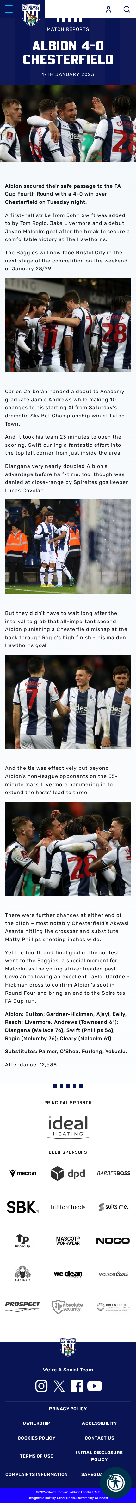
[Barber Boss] (113, 1173)
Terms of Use (36, 1456)
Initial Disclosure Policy (99, 1456)
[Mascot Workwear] (67, 1241)
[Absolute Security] (67, 1307)
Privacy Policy (68, 1409)
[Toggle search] (127, 9)
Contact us (99, 1438)
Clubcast (101, 1498)
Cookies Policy (36, 1438)
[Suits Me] (113, 1207)
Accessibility (99, 1423)
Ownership (36, 1423)
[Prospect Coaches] (22, 1307)
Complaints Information (36, 1474)
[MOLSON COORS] (113, 1274)
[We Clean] (67, 1274)
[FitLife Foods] (67, 1207)
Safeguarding (99, 1474)
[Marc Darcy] (22, 1274)
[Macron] (22, 1173)
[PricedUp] (22, 1241)
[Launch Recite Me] (116, 1483)
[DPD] (67, 1173)
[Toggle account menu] (108, 9)
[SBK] (22, 1207)
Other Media (66, 1498)
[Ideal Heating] (68, 1127)
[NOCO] (113, 1240)
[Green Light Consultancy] (113, 1307)
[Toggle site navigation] (9, 9)
